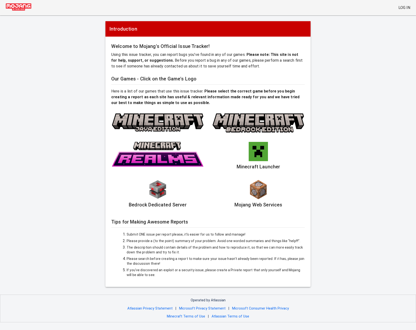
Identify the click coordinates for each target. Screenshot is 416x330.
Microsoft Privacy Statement (202, 308)
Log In (404, 7)
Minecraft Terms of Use (186, 316)
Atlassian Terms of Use (230, 316)
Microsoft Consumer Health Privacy (260, 308)
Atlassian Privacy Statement (150, 308)
